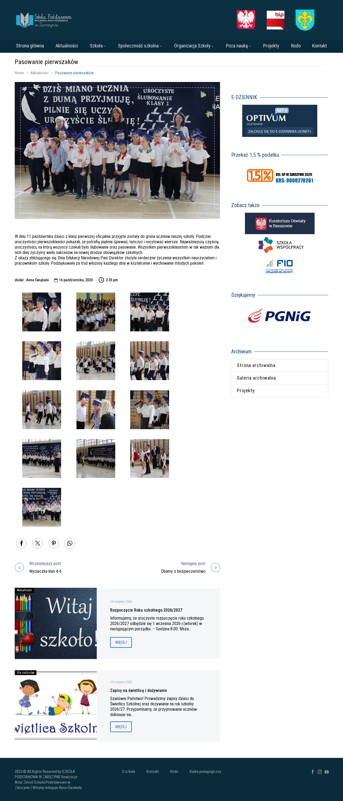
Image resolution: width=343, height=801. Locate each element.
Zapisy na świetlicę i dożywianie (138, 690)
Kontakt (319, 45)
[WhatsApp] (69, 543)
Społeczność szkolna (138, 45)
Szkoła (96, 45)
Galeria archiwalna (256, 378)
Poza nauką (237, 45)
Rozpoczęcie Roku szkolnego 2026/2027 (146, 610)
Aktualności (66, 45)
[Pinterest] (53, 543)
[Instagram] (320, 772)
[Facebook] (21, 543)
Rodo (296, 45)
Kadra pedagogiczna (205, 772)
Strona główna (30, 45)
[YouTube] (327, 772)
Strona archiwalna (256, 365)
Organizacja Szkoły (192, 45)
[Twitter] (37, 543)
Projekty (271, 45)
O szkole (128, 772)
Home (19, 73)
